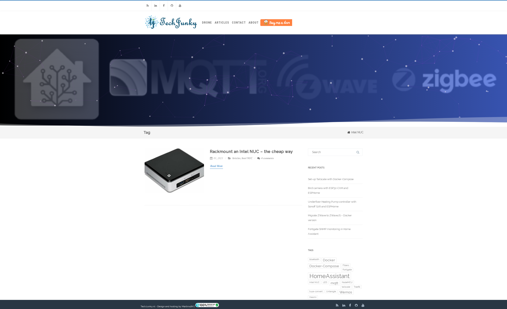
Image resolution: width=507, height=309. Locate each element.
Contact (239, 22)
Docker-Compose (324, 266)
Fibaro (346, 265)
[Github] (172, 6)
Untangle (331, 291)
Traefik (357, 287)
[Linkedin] (156, 6)
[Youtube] (180, 6)
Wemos (345, 292)
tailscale (346, 287)
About (254, 22)
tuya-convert (316, 291)
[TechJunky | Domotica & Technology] (171, 32)
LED (325, 282)
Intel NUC (247, 158)
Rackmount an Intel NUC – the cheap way (251, 151)
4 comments (267, 158)
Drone (207, 22)
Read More (216, 166)
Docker (329, 260)
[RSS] (148, 6)
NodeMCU (347, 282)
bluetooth (314, 259)
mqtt (334, 283)
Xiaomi (312, 297)
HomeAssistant (329, 276)
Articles (222, 22)
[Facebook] (164, 6)
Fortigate (347, 269)
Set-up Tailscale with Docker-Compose (331, 179)
